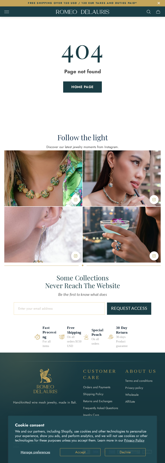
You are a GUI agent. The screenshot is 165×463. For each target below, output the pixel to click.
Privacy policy (134, 388)
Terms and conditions (139, 381)
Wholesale (132, 395)
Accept (80, 452)
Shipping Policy (93, 394)
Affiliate (130, 401)
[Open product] (43, 178)
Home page (82, 86)
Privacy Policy (134, 440)
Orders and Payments (96, 387)
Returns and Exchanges (97, 401)
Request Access (129, 308)
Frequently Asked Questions (100, 408)
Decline (125, 452)
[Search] (148, 12)
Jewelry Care (91, 415)
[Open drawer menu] (6, 12)
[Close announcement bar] (158, 3)
